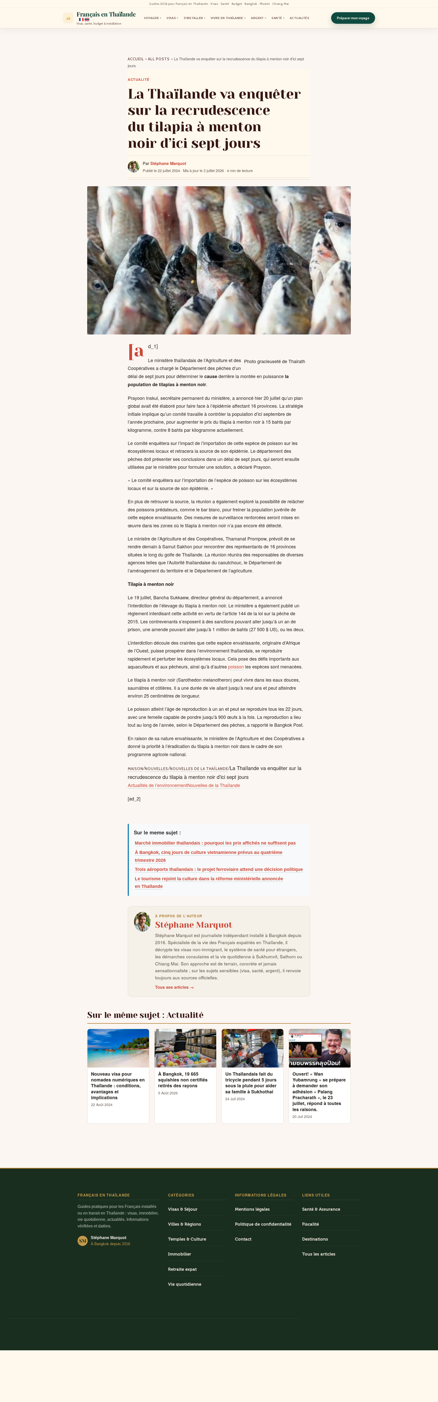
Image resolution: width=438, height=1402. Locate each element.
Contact (243, 1239)
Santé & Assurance (321, 1209)
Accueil (136, 59)
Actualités (299, 18)
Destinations (315, 1239)
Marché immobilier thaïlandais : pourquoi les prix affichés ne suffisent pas (215, 843)
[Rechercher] (322, 18)
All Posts (159, 59)
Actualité (139, 79)
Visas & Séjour (182, 1209)
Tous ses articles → (174, 987)
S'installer (194, 18)
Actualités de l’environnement (157, 785)
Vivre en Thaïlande (228, 18)
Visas (172, 18)
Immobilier (179, 1254)
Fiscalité (310, 1224)
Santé (277, 18)
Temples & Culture (187, 1239)
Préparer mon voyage (353, 18)
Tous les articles (318, 1254)
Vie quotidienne (184, 1284)
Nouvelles (156, 769)
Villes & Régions (184, 1224)
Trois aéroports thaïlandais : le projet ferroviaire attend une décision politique (219, 869)
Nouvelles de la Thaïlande (199, 769)
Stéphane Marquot (168, 163)
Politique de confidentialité (263, 1224)
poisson (236, 666)
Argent (258, 18)
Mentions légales (252, 1209)
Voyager (152, 18)
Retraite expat (182, 1269)
